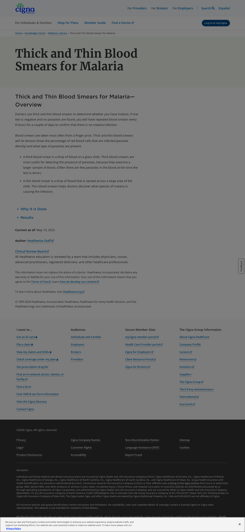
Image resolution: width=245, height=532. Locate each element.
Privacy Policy (13, 528)
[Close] (239, 524)
